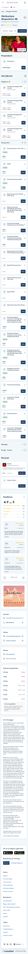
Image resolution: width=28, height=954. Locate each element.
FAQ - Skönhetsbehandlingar (11, 907)
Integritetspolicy (8, 929)
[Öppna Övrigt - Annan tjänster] (25, 450)
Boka (23, 157)
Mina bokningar (7, 879)
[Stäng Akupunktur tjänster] (25, 142)
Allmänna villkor (7, 935)
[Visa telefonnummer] (22, 622)
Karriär (5, 913)
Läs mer (7, 536)
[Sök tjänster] (25, 76)
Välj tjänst (22, 473)
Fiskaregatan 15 (10, 654)
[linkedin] (7, 944)
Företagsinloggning (16, 863)
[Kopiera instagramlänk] (22, 640)
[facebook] (10, 944)
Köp (23, 67)
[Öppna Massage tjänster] (25, 444)
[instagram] (4, 944)
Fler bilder (20, 49)
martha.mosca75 (11, 640)
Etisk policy (6, 926)
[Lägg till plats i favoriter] (25, 17)
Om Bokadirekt (7, 901)
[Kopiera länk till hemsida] (22, 636)
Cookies (5, 932)
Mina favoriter (7, 882)
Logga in (5, 875)
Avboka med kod (8, 891)
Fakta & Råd (6, 910)
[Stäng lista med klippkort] (25, 81)
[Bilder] (14, 596)
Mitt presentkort (8, 885)
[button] (14, 64)
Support (5, 916)
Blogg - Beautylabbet (9, 904)
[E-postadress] (14, 618)
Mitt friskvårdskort (8, 888)
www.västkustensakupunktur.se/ (15, 636)
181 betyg (14, 25)
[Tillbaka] (3, 2)
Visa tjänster (22, 31)
